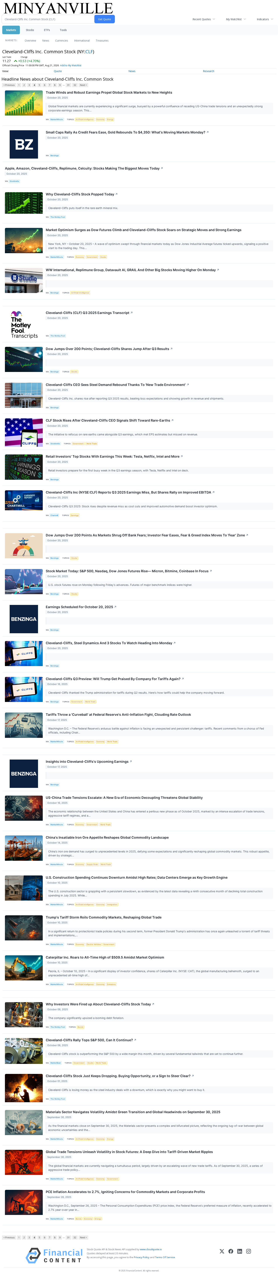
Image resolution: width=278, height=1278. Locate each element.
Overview (30, 40)
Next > (83, 85)
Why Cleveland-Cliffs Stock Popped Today (82, 194)
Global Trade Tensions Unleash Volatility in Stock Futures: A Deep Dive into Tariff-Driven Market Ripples (129, 1152)
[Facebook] (231, 1255)
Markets (11, 30)
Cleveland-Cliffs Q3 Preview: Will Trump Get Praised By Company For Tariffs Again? (115, 679)
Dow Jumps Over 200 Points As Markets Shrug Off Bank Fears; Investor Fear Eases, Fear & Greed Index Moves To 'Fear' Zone (147, 535)
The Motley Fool (57, 217)
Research (208, 71)
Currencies (61, 40)
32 (75, 85)
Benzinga (54, 155)
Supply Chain (92, 864)
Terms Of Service (165, 1257)
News (45, 40)
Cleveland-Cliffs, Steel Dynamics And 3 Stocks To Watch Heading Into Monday (111, 643)
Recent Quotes (202, 19)
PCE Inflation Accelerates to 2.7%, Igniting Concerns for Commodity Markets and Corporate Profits (125, 1192)
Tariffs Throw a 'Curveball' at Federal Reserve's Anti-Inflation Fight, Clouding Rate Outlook (118, 715)
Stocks (30, 30)
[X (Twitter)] (222, 1255)
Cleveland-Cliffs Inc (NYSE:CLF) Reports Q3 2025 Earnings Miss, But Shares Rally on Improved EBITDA (130, 492)
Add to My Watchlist (70, 65)
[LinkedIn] (240, 1255)
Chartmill (54, 515)
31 (68, 85)
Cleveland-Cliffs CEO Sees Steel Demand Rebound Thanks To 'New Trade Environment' (117, 385)
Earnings (74, 515)
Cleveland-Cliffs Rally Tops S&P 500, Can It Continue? (91, 1040)
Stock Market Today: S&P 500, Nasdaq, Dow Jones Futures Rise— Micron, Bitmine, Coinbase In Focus (129, 571)
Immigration (112, 904)
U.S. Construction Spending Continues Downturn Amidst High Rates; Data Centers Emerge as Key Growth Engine (137, 877)
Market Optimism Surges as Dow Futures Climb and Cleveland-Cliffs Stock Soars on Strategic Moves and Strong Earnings (144, 230)
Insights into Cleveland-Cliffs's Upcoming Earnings (89, 762)
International (82, 40)
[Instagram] (248, 1255)
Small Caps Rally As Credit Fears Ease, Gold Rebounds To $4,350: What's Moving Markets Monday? (127, 132)
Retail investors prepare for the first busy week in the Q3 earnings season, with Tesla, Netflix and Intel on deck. (118, 470)
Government (92, 257)
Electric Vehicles (94, 944)
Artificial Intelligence (85, 119)
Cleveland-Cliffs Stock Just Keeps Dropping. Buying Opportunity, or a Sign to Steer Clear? (120, 1076)
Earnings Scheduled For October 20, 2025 (81, 607)
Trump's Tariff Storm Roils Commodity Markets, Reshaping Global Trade (104, 917)
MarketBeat (55, 1063)
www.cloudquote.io (151, 1249)
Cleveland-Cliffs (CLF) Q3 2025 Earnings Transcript (89, 313)
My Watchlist (234, 19)
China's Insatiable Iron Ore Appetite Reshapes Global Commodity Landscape (107, 837)
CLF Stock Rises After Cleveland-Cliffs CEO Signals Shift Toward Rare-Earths (110, 420)
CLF (89, 51)
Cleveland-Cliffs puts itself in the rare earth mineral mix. (83, 208)
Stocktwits (14, 181)
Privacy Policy (141, 1257)
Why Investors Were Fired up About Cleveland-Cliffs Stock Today (100, 1004)
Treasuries (102, 40)
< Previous (9, 85)
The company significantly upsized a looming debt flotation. (86, 1018)
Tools (63, 30)
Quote (58, 71)
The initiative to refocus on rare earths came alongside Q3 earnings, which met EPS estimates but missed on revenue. (123, 434)
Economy (100, 119)
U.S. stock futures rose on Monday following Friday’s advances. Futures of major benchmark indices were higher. (120, 584)
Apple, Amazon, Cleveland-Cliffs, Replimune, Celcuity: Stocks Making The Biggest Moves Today (84, 168)
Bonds (80, 1027)
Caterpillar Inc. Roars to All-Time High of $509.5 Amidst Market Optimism (105, 957)
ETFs (47, 30)
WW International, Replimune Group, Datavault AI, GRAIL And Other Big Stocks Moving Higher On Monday (132, 270)
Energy (110, 119)
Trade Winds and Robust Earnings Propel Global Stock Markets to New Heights (109, 92)
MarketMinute (56, 119)
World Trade (91, 444)
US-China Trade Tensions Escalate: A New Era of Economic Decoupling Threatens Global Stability (124, 798)
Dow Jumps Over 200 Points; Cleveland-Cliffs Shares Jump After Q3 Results (109, 349)
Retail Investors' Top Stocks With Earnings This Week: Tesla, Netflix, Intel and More (114, 456)
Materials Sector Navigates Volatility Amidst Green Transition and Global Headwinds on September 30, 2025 (133, 1112)
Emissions (111, 984)
